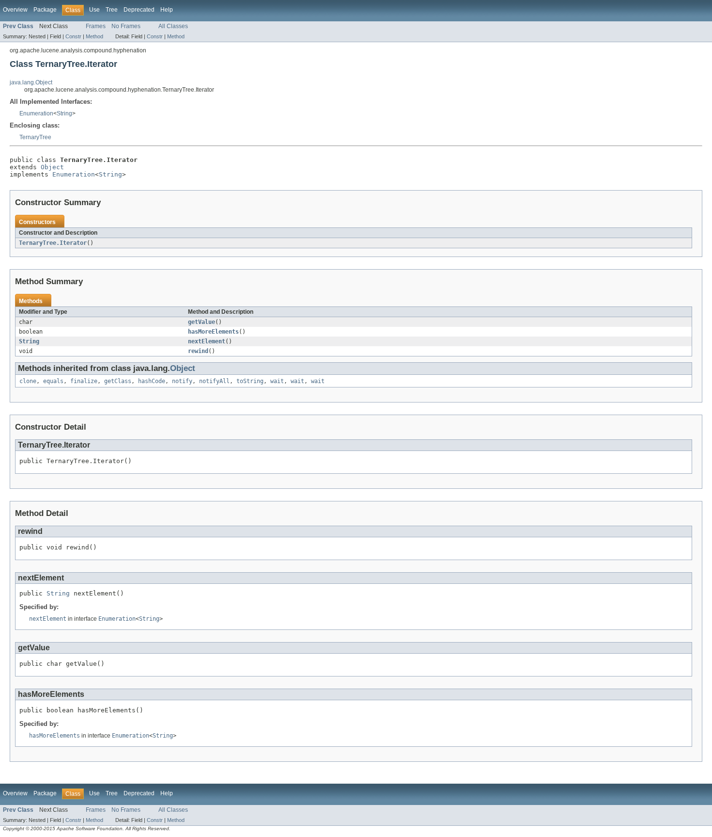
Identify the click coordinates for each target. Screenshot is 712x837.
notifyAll (214, 381)
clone (27, 381)
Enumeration (36, 113)
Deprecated (139, 9)
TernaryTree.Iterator (53, 243)
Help (166, 9)
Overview (15, 9)
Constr (73, 36)
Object (52, 167)
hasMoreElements (213, 331)
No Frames (125, 26)
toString (249, 381)
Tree (112, 9)
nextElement (206, 341)
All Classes (173, 26)
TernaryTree (35, 137)
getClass (117, 381)
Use (94, 9)
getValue (201, 322)
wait (277, 381)
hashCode (151, 381)
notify (182, 381)
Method (94, 36)
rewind (198, 351)
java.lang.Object (31, 82)
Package (45, 9)
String (64, 113)
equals (53, 381)
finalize (83, 381)
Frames (96, 26)
